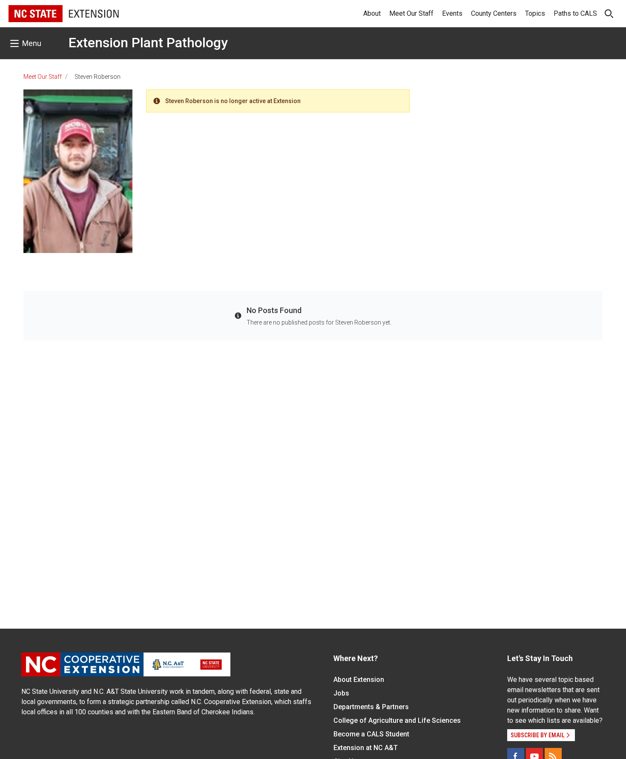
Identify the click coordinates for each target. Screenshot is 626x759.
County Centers (494, 13)
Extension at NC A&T (365, 748)
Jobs (341, 693)
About (372, 13)
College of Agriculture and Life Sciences (397, 720)
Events (452, 13)
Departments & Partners (371, 707)
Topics (535, 13)
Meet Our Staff (411, 13)
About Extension (358, 680)
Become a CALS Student (371, 734)
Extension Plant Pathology (148, 42)
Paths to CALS (575, 13)
